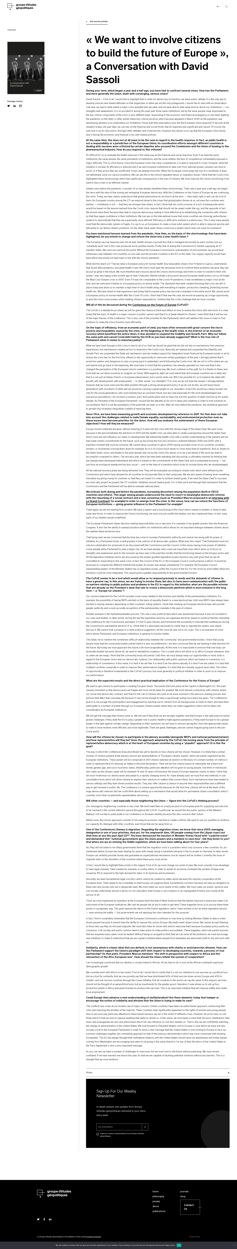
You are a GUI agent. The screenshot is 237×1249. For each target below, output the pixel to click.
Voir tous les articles (99, 22)
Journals (184, 1191)
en (217, 6)
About (156, 1206)
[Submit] (145, 1127)
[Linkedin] (14, 106)
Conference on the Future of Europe (154, 305)
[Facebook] (44, 1219)
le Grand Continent (93, 1237)
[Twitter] (8, 106)
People (156, 1201)
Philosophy (158, 1196)
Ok (179, 1245)
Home (156, 1191)
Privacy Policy (194, 1237)
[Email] (20, 106)
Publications (159, 1211)
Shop (183, 1196)
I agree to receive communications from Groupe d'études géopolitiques (122, 1135)
